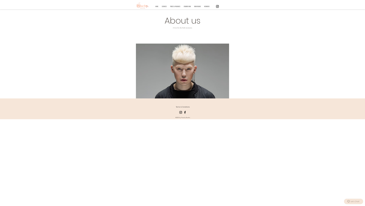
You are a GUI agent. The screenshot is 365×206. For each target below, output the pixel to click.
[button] (164, 6)
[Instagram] (217, 6)
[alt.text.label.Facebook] (185, 112)
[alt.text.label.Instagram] (180, 112)
